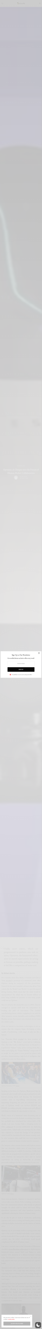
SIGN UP (21, 669)
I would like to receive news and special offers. (22, 674)
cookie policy (11, 1319)
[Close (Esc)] (39, 654)
